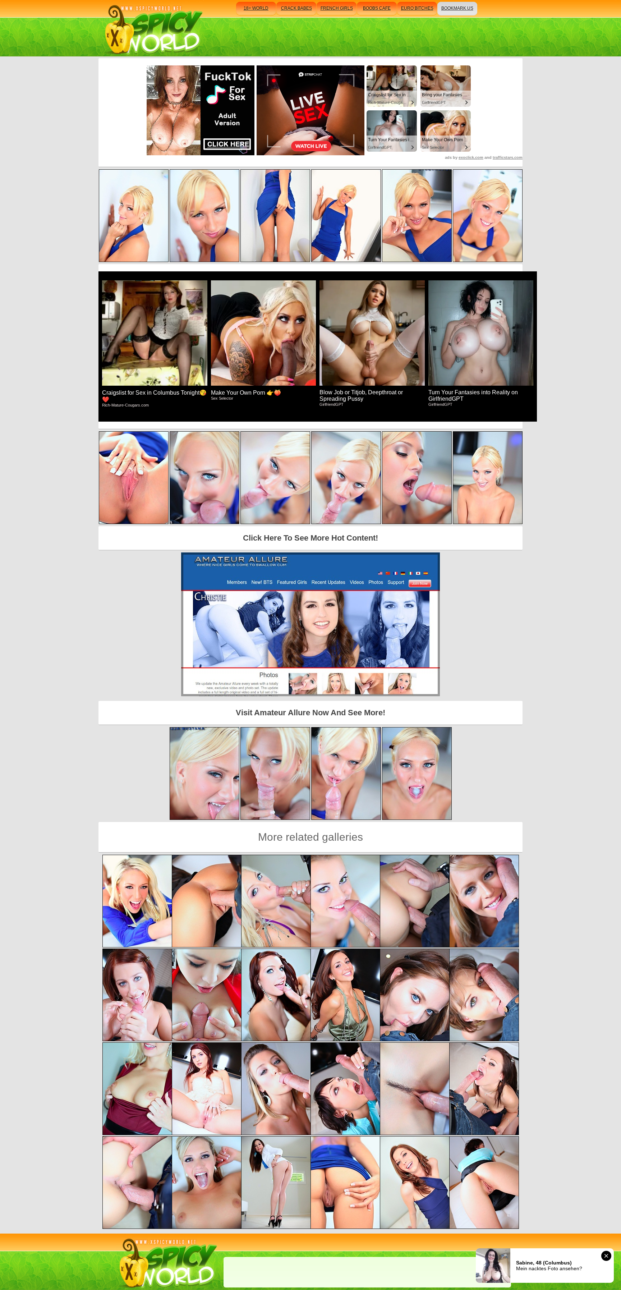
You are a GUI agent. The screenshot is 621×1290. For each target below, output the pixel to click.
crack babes (296, 8)
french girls (337, 8)
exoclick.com (471, 157)
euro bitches (417, 8)
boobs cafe (377, 8)
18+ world (256, 8)
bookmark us (457, 8)
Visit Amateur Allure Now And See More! (310, 712)
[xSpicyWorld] (152, 28)
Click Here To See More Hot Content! (310, 537)
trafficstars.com (508, 157)
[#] (167, 1262)
